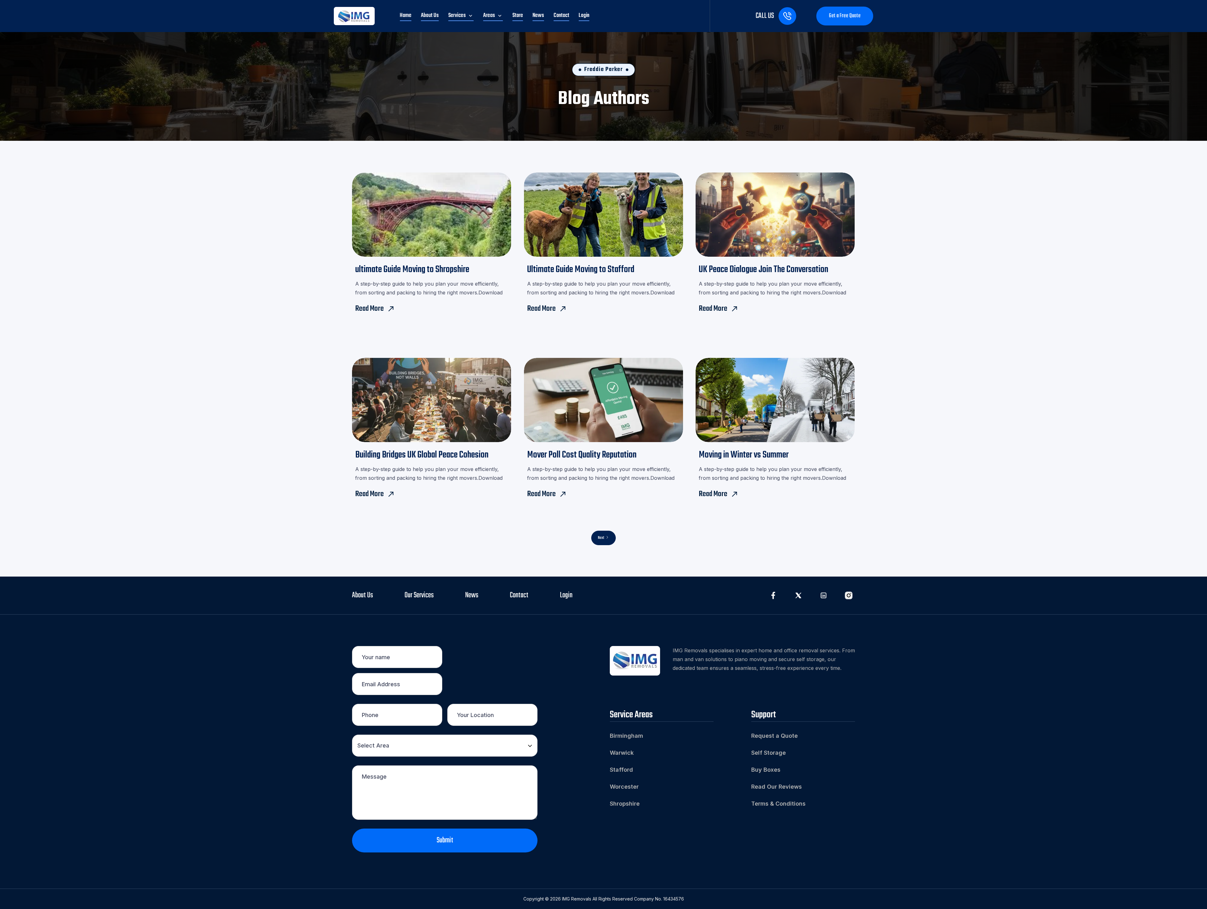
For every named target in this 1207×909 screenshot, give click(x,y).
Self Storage (768, 752)
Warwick (622, 752)
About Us (430, 15)
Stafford (621, 769)
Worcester (624, 786)
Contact (561, 15)
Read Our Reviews (776, 786)
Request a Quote (774, 735)
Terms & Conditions (778, 803)
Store (517, 15)
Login (584, 15)
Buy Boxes (765, 769)
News (538, 15)
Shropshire (625, 803)
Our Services (419, 595)
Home (405, 15)
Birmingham (626, 735)
